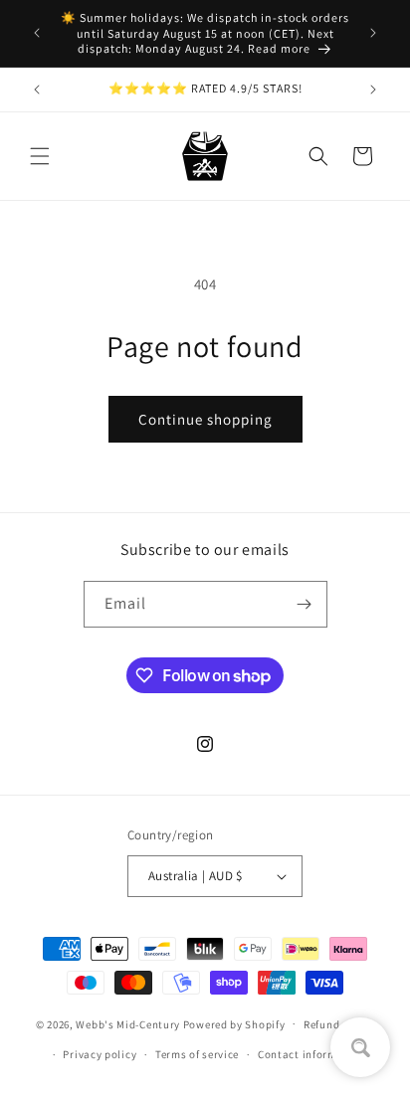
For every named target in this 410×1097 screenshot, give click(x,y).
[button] (40, 156)
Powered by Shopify (234, 1023)
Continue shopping (205, 419)
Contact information (311, 1054)
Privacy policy (99, 1054)
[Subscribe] (304, 604)
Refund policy (339, 1024)
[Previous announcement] (37, 33)
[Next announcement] (373, 33)
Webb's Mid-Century (128, 1023)
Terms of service (197, 1054)
